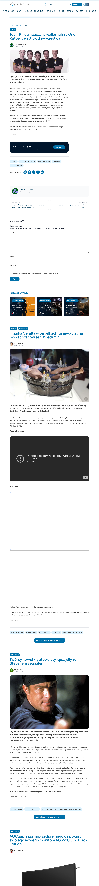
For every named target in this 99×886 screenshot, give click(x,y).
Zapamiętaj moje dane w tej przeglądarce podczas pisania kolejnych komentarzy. (35, 273)
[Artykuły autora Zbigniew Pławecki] (15, 191)
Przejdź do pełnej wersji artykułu (48, 640)
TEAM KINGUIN (16, 166)
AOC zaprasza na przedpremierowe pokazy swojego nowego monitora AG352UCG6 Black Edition (48, 840)
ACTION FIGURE (17, 632)
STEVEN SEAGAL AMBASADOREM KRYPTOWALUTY (61, 809)
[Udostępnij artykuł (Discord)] (42, 172)
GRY (19, 11)
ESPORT (70, 11)
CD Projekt (53, 612)
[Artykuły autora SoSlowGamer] (12, 344)
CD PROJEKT (31, 632)
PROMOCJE (91, 11)
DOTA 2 (14, 161)
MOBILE (61, 11)
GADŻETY (80, 11)
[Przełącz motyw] (86, 4)
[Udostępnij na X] (38, 172)
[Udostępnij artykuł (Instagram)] (29, 172)
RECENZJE (38, 11)
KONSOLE (27, 11)
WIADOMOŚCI (9, 11)
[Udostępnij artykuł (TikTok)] (33, 172)
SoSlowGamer (19, 343)
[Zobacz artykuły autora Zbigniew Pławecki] (12, 45)
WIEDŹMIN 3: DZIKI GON (72, 632)
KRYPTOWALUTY (32, 809)
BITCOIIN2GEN (16, 809)
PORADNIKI (50, 11)
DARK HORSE (44, 632)
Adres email (13, 265)
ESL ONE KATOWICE (27, 161)
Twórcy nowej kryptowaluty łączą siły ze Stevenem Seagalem (43, 661)
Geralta (34, 423)
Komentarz (13, 232)
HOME (11, 26)
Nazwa (12, 256)
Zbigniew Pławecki (20, 44)
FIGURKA (56, 632)
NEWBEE (56, 161)
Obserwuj (59, 147)
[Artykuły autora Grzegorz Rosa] (12, 670)
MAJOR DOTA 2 (44, 161)
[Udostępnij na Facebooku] (25, 172)
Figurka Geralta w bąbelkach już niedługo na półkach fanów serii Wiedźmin (46, 335)
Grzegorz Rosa (18, 669)
